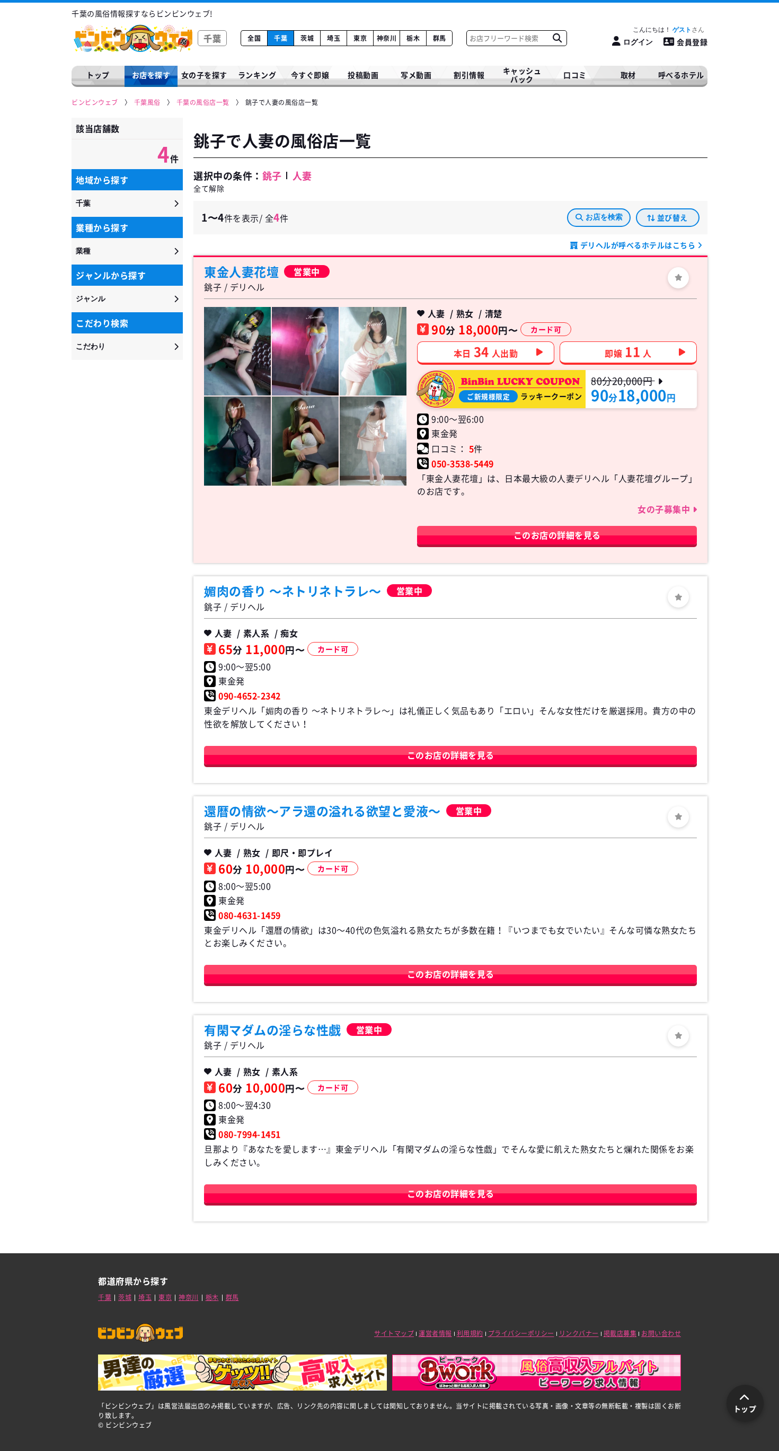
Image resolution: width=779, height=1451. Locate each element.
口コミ (575, 74)
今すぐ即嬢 (310, 74)
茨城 (307, 38)
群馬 (439, 38)
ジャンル (90, 298)
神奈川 (387, 38)
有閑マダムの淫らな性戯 (272, 1030)
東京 (360, 38)
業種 (83, 251)
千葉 (280, 38)
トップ (98, 74)
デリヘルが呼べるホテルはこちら (637, 245)
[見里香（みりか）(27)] (373, 441)
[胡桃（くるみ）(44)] (305, 351)
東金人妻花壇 (241, 271)
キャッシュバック (522, 75)
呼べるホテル (681, 74)
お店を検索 (604, 217)
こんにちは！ (662, 29)
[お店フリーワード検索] (557, 38)
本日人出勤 (486, 351)
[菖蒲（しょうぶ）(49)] (237, 441)
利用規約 (470, 1333)
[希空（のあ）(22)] (237, 351)
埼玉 (333, 38)
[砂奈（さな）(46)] (305, 441)
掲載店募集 (620, 1333)
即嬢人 (628, 351)
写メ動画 (416, 74)
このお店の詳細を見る (557, 535)
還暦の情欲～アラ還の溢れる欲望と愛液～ (322, 811)
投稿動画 (363, 74)
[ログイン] (678, 277)
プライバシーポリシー (521, 1333)
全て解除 (208, 188)
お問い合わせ (661, 1333)
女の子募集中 (665, 509)
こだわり (90, 346)
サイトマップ (394, 1333)
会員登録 (692, 42)
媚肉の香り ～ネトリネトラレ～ (293, 591)
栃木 (413, 38)
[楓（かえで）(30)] (373, 351)
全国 (254, 38)
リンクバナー (579, 1333)
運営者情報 (435, 1333)
